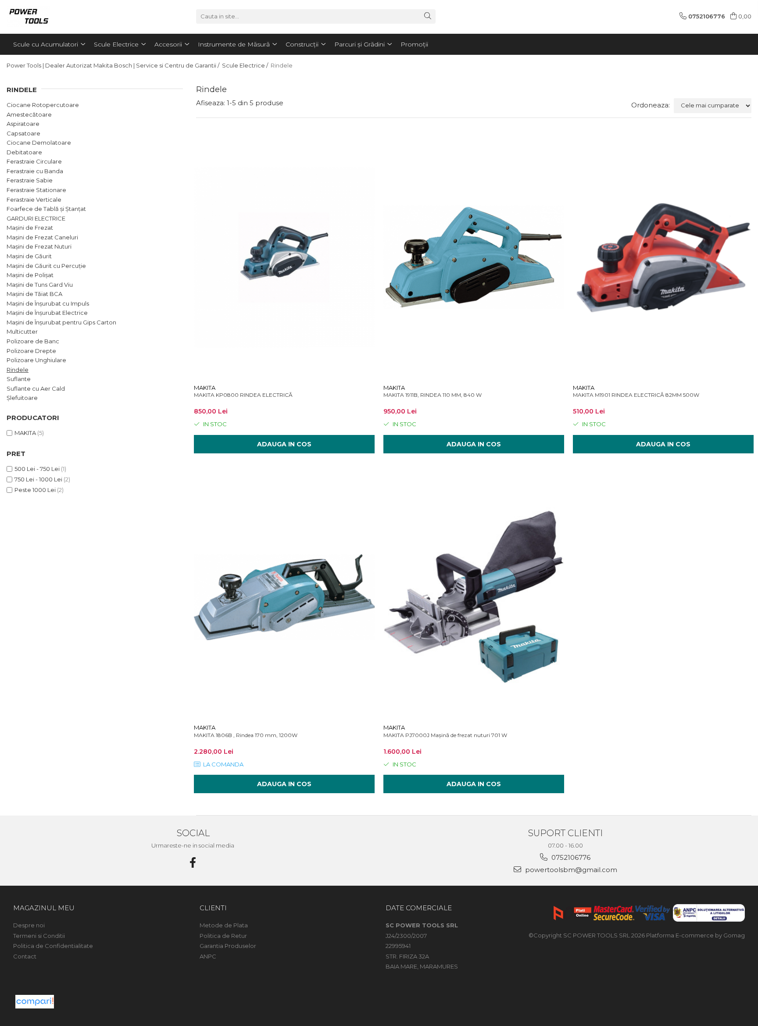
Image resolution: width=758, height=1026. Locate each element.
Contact (24, 956)
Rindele (18, 369)
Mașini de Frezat (30, 227)
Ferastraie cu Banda (35, 171)
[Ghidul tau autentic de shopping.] (34, 1001)
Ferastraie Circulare (34, 161)
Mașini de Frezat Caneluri (42, 237)
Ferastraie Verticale (34, 199)
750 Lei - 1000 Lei (38, 479)
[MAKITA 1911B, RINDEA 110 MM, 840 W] (473, 257)
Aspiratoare (23, 123)
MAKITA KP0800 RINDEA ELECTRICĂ (243, 395)
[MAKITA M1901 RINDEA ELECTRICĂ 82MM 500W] (663, 257)
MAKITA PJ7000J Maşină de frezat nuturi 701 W (445, 735)
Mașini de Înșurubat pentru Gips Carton (61, 322)
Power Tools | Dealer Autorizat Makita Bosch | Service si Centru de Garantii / (114, 65)
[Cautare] (428, 16)
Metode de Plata (224, 925)
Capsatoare (23, 133)
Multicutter (22, 331)
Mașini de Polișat (30, 274)
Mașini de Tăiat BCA (34, 293)
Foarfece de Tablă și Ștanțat (46, 208)
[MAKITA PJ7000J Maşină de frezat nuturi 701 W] (473, 597)
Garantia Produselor (228, 945)
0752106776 (570, 857)
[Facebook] (193, 862)
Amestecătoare (29, 114)
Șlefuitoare (22, 397)
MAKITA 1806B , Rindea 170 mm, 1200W (245, 735)
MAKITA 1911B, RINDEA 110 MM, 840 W (432, 395)
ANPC (208, 956)
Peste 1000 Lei (35, 489)
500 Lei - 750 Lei (37, 468)
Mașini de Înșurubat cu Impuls (48, 303)
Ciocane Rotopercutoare (43, 104)
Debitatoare (24, 152)
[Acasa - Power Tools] (50, 16)
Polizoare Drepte (31, 350)
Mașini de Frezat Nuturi (39, 246)
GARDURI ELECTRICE (36, 218)
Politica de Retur (223, 935)
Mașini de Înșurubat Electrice (47, 312)
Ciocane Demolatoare (39, 142)
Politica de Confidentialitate (53, 945)
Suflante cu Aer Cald (36, 388)
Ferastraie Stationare (36, 189)
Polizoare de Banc (33, 341)
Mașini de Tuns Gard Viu (40, 284)
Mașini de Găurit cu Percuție (46, 265)
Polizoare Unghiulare (36, 359)
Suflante (19, 378)
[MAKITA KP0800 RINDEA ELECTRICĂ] (284, 257)
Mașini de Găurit (29, 256)
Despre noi (29, 925)
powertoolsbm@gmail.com (570, 870)
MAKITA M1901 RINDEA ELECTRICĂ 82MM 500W (636, 395)
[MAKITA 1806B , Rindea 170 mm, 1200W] (284, 597)
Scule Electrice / (245, 65)
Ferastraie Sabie (30, 180)
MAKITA (25, 432)
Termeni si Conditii (39, 935)
